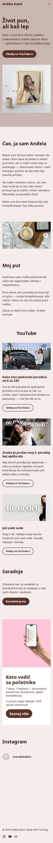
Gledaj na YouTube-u (19, 54)
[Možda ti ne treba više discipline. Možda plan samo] (14, 784)
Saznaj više (19, 713)
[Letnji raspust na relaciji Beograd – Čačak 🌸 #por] (39, 799)
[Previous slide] (7, 235)
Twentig (43, 829)
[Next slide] (45, 235)
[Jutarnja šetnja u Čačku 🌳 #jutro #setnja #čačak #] (14, 799)
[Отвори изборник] (49, 4)
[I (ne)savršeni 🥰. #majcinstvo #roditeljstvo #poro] (39, 784)
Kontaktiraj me (16, 601)
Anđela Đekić (12, 4)
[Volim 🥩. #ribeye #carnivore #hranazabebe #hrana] (39, 770)
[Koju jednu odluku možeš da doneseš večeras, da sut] (14, 770)
